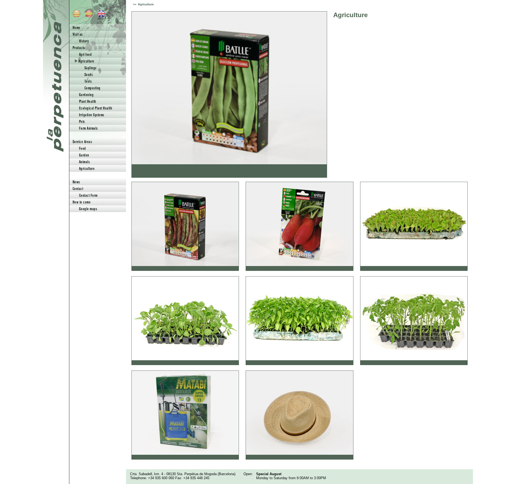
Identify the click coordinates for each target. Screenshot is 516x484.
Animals (84, 161)
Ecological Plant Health (95, 108)
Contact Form (88, 195)
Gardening (86, 94)
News (76, 182)
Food (82, 148)
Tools (88, 81)
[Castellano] (87, 16)
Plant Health (87, 101)
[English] (99, 16)
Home (76, 27)
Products (79, 47)
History (84, 41)
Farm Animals (88, 128)
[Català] (75, 16)
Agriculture (86, 61)
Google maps (88, 208)
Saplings (90, 67)
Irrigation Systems (91, 114)
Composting (92, 88)
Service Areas (82, 141)
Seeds (88, 74)
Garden (84, 155)
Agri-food (85, 54)
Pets (82, 121)
